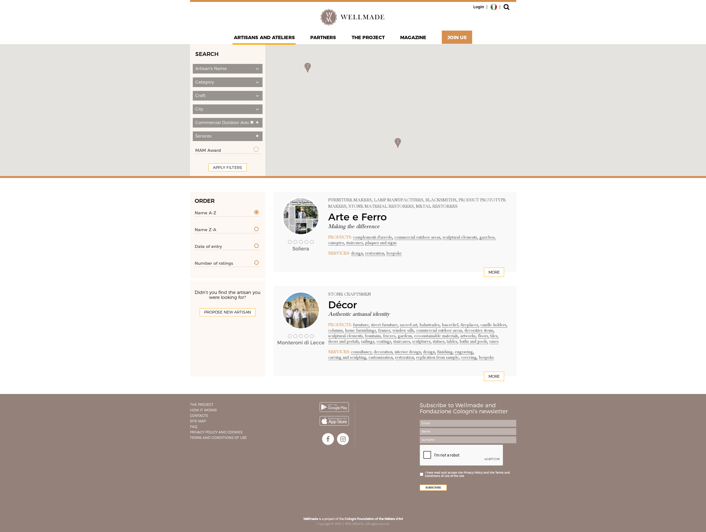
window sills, (403, 330)
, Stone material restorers (380, 206)
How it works (203, 410)
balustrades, (430, 324)
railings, (368, 341)
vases (494, 341)
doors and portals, (344, 341)
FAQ (193, 427)
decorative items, (479, 330)
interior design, (408, 351)
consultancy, (362, 351)
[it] (494, 6)
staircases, (355, 242)
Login (478, 6)
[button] (228, 69)
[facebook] (328, 439)
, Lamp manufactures (397, 200)
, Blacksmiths (439, 200)
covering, (469, 357)
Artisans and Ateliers (264, 37)
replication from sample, (438, 357)
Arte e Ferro (357, 217)
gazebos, (487, 237)
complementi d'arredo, (373, 237)
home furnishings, (361, 330)
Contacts (199, 416)
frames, (384, 330)
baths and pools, (473, 341)
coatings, (384, 341)
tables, (452, 341)
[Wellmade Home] (353, 17)
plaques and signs (381, 242)
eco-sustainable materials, (436, 335)
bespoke (394, 253)
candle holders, (493, 324)
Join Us (457, 37)
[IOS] (334, 421)
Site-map (198, 421)
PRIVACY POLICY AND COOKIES (216, 432)
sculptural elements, (460, 237)
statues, (439, 341)
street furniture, (385, 324)
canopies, (336, 242)
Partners (323, 37)
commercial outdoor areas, (418, 237)
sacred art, (409, 324)
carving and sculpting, (347, 357)
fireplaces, (470, 324)
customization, (381, 357)
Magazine (413, 37)
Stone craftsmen (349, 294)
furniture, (361, 324)
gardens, (405, 335)
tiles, (494, 335)
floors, (483, 335)
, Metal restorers (436, 206)
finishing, (445, 351)
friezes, (390, 335)
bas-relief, (450, 324)
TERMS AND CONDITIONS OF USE (218, 438)
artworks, (468, 335)
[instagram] (343, 439)
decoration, (384, 351)
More (494, 272)
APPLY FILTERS (227, 167)
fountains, (373, 335)
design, (357, 253)
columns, (336, 330)
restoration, (375, 253)
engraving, (464, 351)
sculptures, (422, 341)
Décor (342, 305)
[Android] (334, 407)
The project (368, 37)
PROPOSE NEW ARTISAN (227, 312)
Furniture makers (350, 200)
